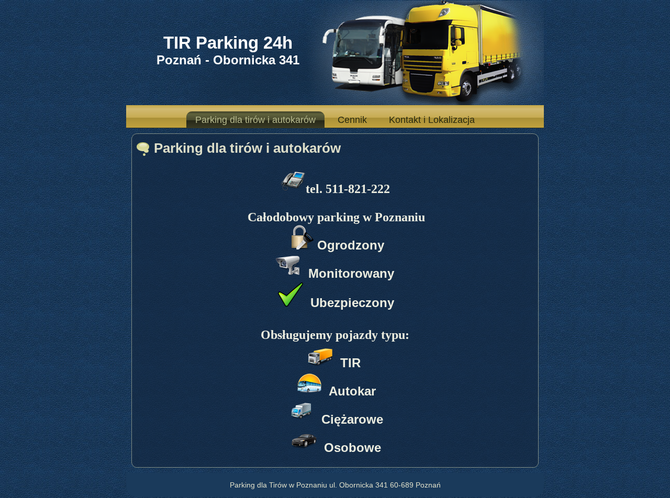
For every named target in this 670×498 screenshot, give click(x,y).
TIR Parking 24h (228, 42)
